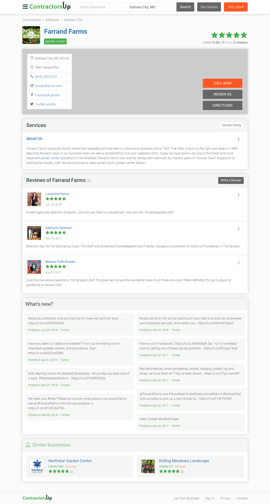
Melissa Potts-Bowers (60, 262)
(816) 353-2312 (46, 77)
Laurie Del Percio (57, 194)
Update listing (231, 125)
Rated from (225, 42)
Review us (222, 94)
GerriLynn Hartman (58, 228)
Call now (222, 83)
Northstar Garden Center (70, 460)
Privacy (226, 498)
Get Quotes (209, 7)
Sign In (210, 498)
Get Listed (236, 7)
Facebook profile (47, 95)
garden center (55, 41)
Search (185, 7)
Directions (222, 105)
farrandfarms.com (48, 86)
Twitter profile (45, 104)
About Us (34, 138)
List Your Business (186, 498)
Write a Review (231, 180)
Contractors (31, 20)
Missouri (52, 20)
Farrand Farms (65, 31)
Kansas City (73, 20)
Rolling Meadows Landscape (184, 460)
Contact (242, 498)
